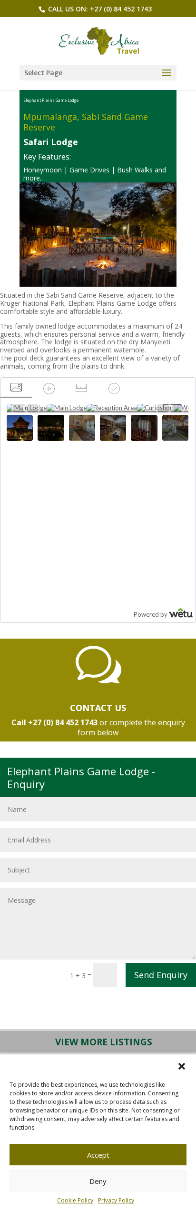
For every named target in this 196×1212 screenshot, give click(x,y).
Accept (98, 1155)
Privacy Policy (116, 1200)
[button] (181, 1066)
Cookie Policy (75, 1200)
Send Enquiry (160, 975)
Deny (98, 1181)
